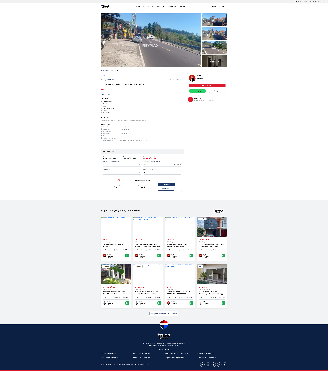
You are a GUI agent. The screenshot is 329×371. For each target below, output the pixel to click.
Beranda (316, 1)
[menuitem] (138, 6)
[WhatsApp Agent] (127, 255)
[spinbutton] (120, 164)
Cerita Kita (323, 1)
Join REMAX (298, 1)
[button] (137, 164)
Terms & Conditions (134, 364)
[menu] (160, 6)
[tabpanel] (142, 120)
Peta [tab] (108, 94)
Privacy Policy (145, 364)
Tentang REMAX (307, 1)
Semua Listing (105, 70)
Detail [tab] (102, 94)
